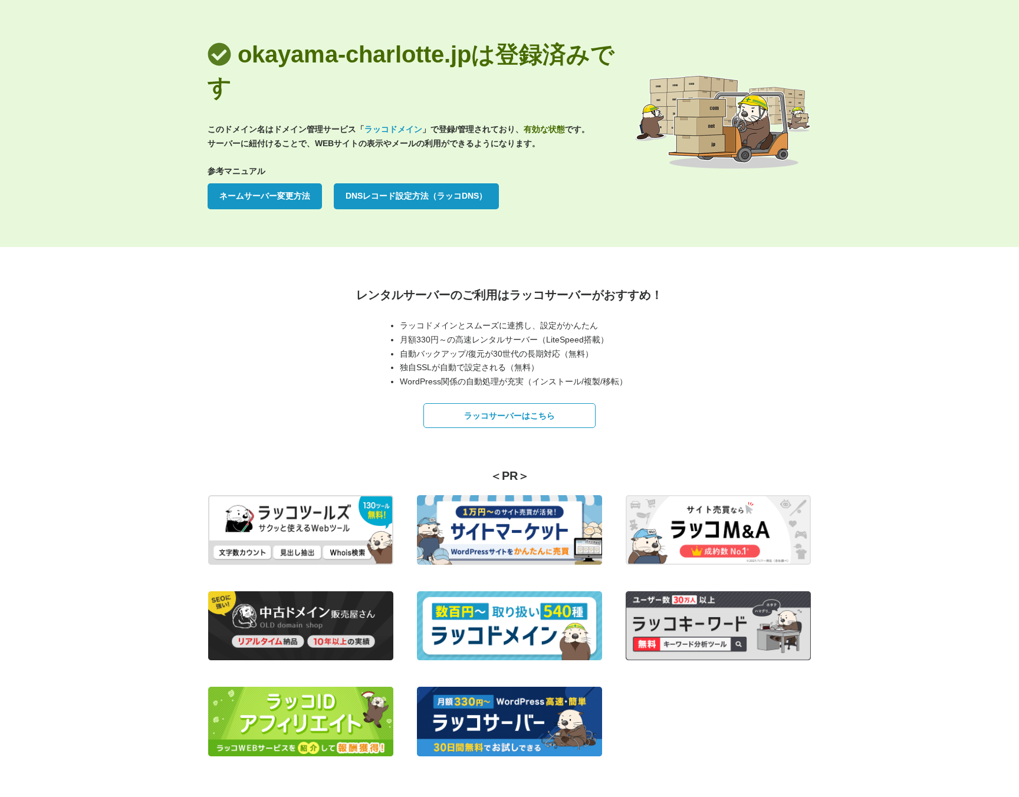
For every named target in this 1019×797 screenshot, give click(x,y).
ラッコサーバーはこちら (509, 415)
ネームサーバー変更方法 (264, 195)
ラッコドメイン (393, 129)
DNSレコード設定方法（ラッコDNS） (416, 195)
